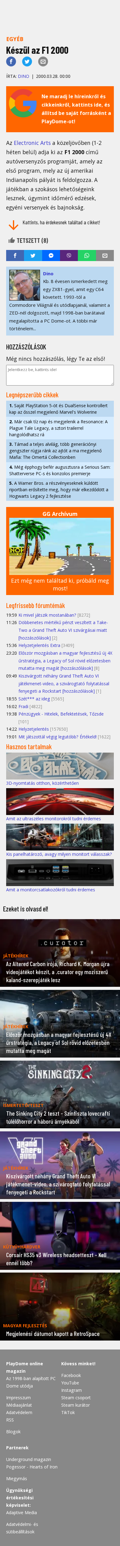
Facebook (71, 1375)
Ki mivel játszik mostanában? (47, 615)
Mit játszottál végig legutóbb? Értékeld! (57, 737)
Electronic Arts (33, 142)
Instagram (71, 1390)
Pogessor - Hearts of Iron (32, 1467)
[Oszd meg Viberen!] (69, 255)
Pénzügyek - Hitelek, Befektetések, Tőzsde (61, 714)
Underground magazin (28, 1459)
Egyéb (14, 39)
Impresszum (18, 1397)
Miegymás (16, 1478)
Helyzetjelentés (33, 729)
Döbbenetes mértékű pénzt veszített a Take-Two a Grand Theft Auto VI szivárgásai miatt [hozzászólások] (63, 629)
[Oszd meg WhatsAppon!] (87, 255)
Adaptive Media (21, 1512)
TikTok (68, 1412)
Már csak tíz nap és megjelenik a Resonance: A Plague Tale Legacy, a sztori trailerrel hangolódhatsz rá (58, 428)
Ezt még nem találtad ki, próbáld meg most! (60, 584)
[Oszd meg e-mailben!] (43, 61)
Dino (23, 76)
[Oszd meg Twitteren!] (27, 61)
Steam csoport (76, 1397)
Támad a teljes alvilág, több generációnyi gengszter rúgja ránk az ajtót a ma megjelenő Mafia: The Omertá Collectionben (55, 450)
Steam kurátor (75, 1405)
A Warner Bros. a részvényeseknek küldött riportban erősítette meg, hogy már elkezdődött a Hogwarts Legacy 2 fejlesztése (58, 489)
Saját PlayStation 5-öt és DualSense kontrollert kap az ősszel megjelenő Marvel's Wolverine (58, 409)
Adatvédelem (19, 1412)
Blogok (13, 1431)
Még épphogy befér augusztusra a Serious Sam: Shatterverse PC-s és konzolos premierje (59, 470)
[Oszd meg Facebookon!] (11, 61)
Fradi (23, 706)
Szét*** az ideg (34, 699)
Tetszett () (31, 240)
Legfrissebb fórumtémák (35, 605)
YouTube (70, 1383)
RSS (10, 1420)
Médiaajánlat (19, 1405)
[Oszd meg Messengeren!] (51, 255)
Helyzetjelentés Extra (39, 645)
